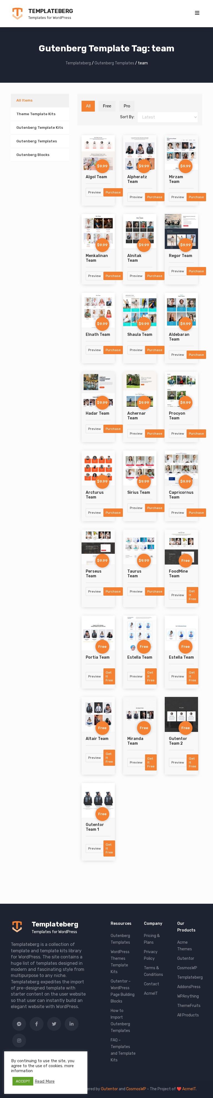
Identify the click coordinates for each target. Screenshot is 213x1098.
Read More (45, 1081)
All (88, 106)
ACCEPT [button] (23, 1081)
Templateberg (50, 11)
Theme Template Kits (35, 114)
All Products (188, 1015)
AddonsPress (189, 986)
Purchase (113, 192)
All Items (24, 100)
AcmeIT (151, 993)
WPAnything (188, 996)
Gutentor (185, 958)
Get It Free (192, 595)
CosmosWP (187, 968)
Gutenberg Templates (36, 141)
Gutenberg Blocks (32, 155)
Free (107, 106)
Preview (94, 192)
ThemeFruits (189, 1005)
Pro (127, 106)
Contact (151, 984)
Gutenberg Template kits (39, 127)
